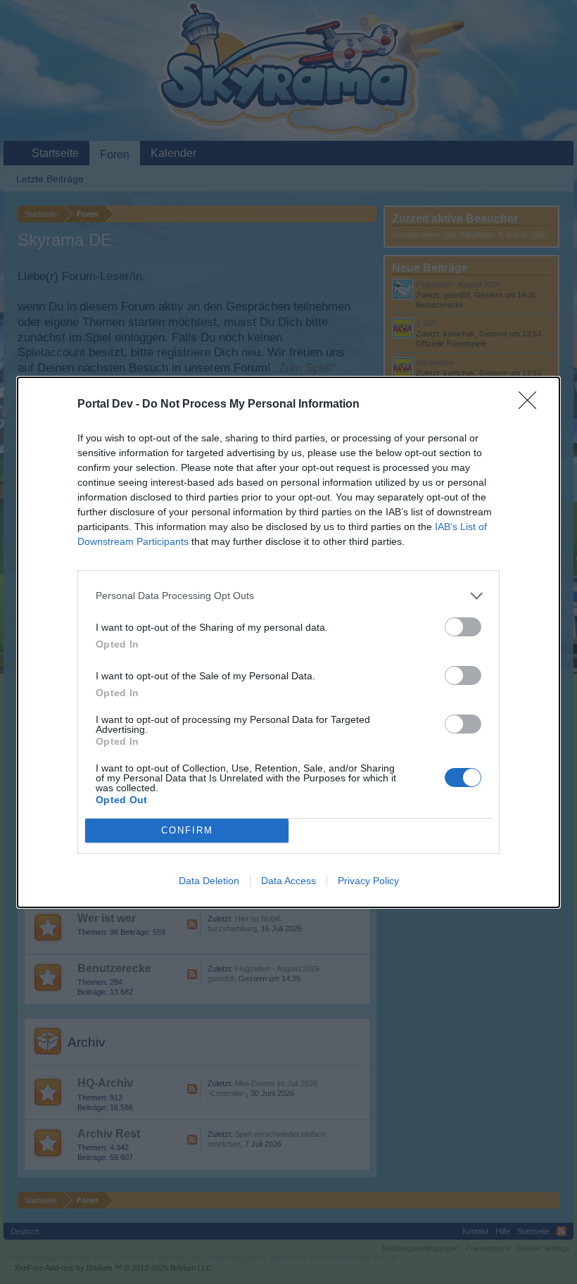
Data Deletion (209, 880)
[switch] (463, 626)
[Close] (532, 404)
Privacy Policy (368, 880)
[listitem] (288, 595)
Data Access (288, 880)
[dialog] (288, 642)
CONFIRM (187, 830)
